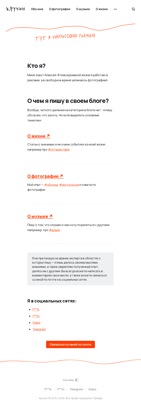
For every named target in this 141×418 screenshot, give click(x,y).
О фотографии (59, 9)
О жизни (102, 9)
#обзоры (51, 185)
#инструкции (69, 185)
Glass (36, 323)
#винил (54, 230)
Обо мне (37, 9)
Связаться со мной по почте (70, 344)
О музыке (83, 9)
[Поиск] (133, 9)
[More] (115, 9)
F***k (35, 309)
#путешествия (59, 149)
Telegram (39, 329)
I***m (35, 316)
